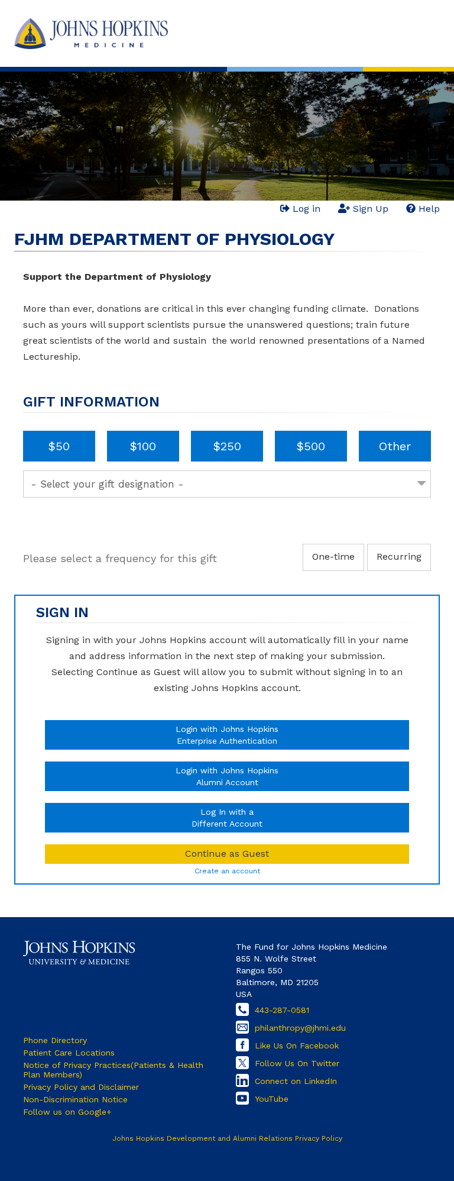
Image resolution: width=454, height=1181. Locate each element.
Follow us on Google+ (67, 1112)
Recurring (399, 556)
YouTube (271, 1098)
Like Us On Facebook (297, 1045)
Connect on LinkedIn (296, 1081)
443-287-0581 (282, 1010)
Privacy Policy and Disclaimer (81, 1087)
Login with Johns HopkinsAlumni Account (227, 776)
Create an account (227, 871)
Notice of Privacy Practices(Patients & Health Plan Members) (113, 1069)
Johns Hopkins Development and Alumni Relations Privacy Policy (227, 1138)
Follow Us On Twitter (297, 1063)
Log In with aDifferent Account (227, 817)
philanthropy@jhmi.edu (300, 1027)
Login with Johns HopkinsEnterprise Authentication (227, 735)
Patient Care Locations (69, 1052)
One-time (333, 556)
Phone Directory (55, 1040)
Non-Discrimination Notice (75, 1099)
